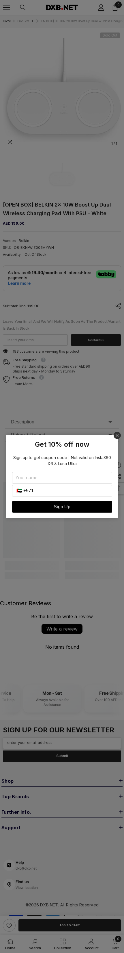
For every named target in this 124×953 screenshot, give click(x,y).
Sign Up (62, 506)
